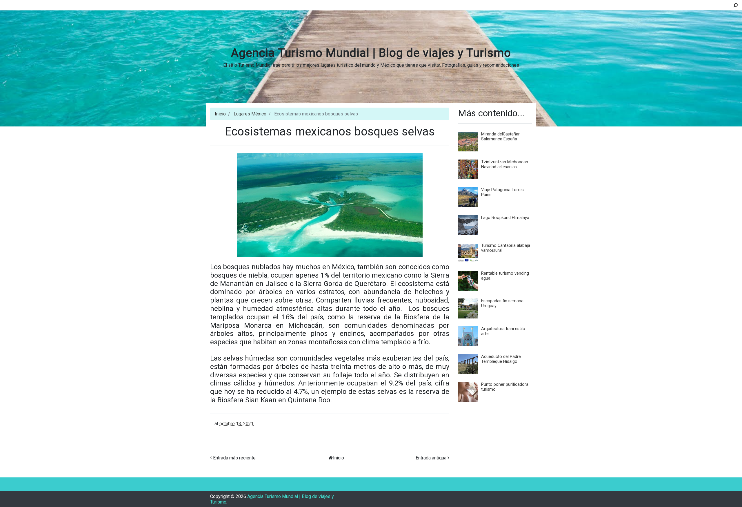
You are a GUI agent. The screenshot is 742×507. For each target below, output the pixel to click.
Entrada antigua (431, 458)
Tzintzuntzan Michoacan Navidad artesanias (504, 164)
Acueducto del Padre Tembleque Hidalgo (501, 359)
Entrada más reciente (234, 458)
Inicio (220, 114)
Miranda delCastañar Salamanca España (500, 137)
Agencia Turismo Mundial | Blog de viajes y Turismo (371, 53)
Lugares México (250, 114)
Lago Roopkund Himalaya (505, 217)
